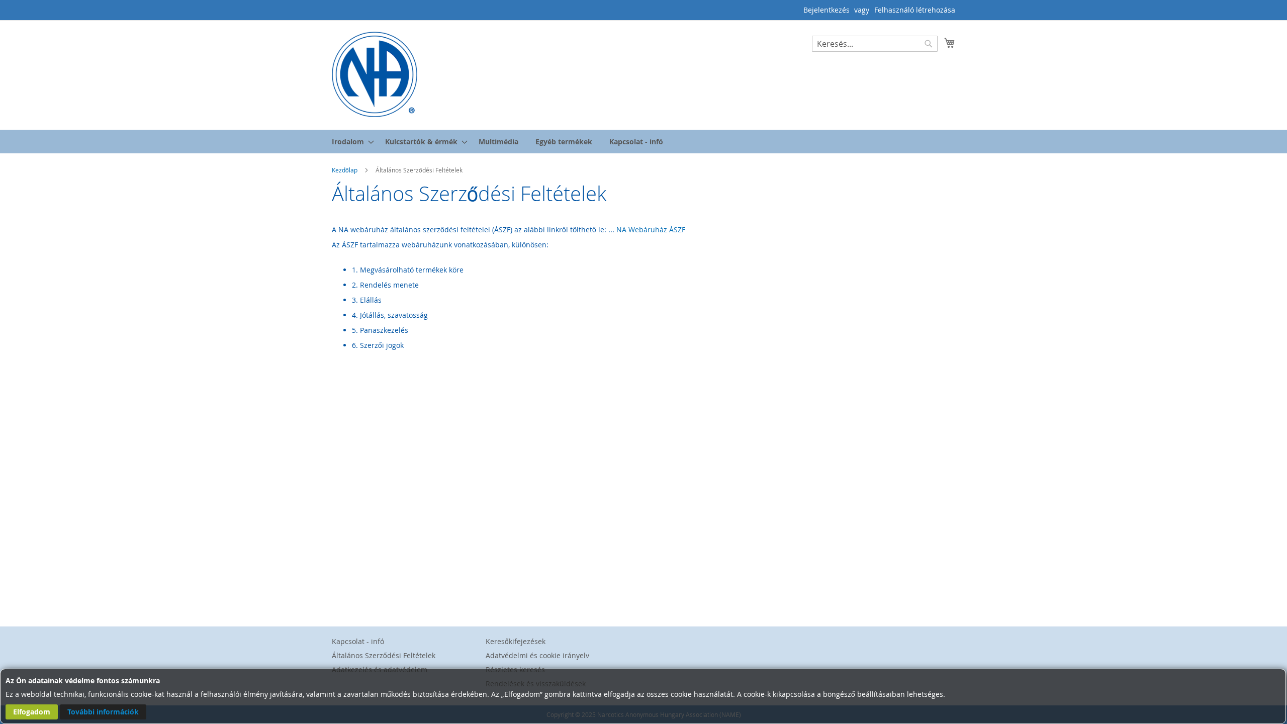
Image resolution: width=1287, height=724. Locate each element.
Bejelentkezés (826, 10)
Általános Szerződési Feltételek (383, 655)
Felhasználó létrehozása (914, 10)
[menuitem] (350, 141)
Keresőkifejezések (515, 641)
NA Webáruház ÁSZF (650, 229)
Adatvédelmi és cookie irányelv (537, 655)
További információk (103, 711)
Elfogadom (31, 711)
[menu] (643, 141)
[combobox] (875, 44)
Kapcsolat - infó (358, 641)
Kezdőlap (345, 170)
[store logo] (374, 74)
